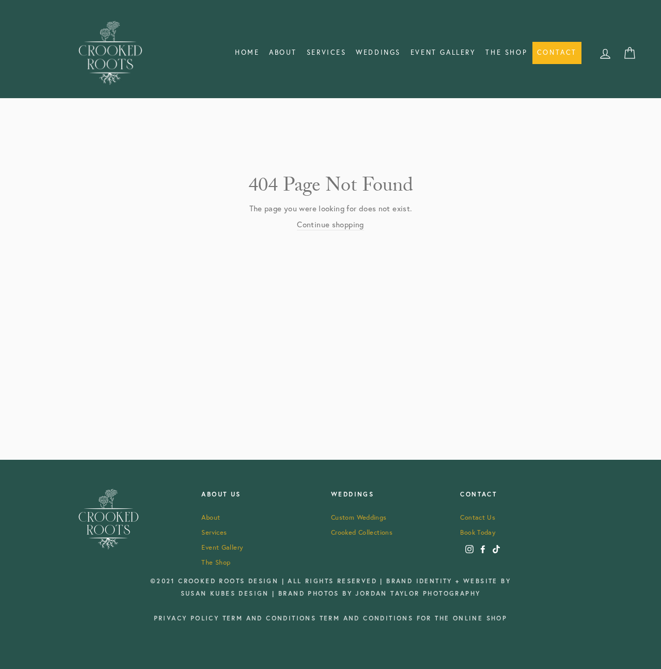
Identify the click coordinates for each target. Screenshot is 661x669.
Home (247, 52)
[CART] (629, 52)
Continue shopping (330, 224)
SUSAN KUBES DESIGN (227, 593)
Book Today (477, 532)
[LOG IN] (605, 52)
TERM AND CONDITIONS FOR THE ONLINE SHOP (414, 618)
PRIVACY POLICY (188, 618)
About (283, 52)
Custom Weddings (359, 517)
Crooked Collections (361, 532)
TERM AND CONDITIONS (271, 618)
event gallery (443, 52)
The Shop (506, 52)
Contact (557, 52)
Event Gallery (222, 547)
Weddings (378, 52)
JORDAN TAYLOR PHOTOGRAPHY (417, 593)
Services (327, 52)
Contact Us (477, 517)
